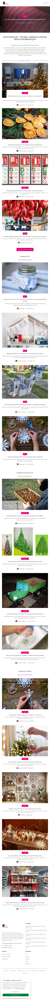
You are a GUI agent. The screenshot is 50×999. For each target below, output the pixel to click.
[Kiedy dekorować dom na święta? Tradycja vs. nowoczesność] (25, 80)
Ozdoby (24, 92)
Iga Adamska (5, 959)
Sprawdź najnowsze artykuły (25, 249)
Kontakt (28, 970)
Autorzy (4, 951)
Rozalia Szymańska (6, 954)
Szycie (25, 16)
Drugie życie (25, 513)
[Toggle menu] (47, 3)
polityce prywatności (20, 988)
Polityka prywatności (21, 970)
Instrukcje (25, 187)
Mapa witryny (24, 973)
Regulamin (6, 970)
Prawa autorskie (13, 970)
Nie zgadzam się (15, 991)
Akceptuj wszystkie (16, 995)
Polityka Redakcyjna (42, 970)
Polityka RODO (34, 970)
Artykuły (28, 923)
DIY (25, 233)
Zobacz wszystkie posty (25, 260)
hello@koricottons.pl (8, 947)
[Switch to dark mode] (44, 3)
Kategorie (28, 951)
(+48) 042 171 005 (7, 945)
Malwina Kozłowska (6, 956)
